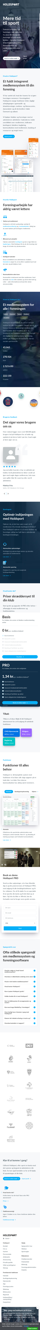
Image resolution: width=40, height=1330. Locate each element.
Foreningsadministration (28, 1267)
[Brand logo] (11, 4)
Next (7, 493)
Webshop (6, 1289)
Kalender (9, 791)
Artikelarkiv (6, 1257)
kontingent (18, 242)
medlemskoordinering (9, 226)
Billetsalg (24, 1264)
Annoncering (7, 1259)
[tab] (20, 971)
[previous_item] (2, 791)
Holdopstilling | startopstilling (7, 1298)
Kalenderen (6, 262)
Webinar (24, 1249)
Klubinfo (24, 1270)
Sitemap (5, 1268)
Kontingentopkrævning (22, 791)
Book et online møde (11, 58)
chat (12, 279)
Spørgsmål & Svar (26, 1246)
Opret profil (25, 57)
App (4, 1284)
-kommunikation (24, 226)
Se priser (19, 657)
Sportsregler (25, 1251)
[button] (20, 971)
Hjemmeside (7, 1281)
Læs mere (6, 557)
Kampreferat (6, 1302)
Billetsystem (7, 1292)
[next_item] (38, 791)
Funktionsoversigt (8, 1220)
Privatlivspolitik (8, 1262)
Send (20, 928)
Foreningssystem (8, 1286)
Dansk (7, 1238)
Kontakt (5, 1246)
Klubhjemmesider (26, 1259)
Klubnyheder (25, 1262)
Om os (5, 1249)
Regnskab (6, 1294)
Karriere (5, 1251)
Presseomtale (7, 1254)
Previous (4, 493)
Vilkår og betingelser (9, 1265)
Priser (5, 1201)
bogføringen (7, 244)
